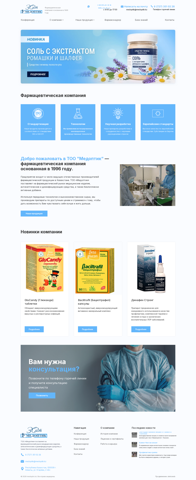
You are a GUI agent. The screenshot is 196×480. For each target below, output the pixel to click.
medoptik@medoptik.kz (35, 461)
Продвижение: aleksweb (165, 476)
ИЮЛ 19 (134, 433)
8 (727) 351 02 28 (33, 455)
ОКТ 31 (134, 452)
